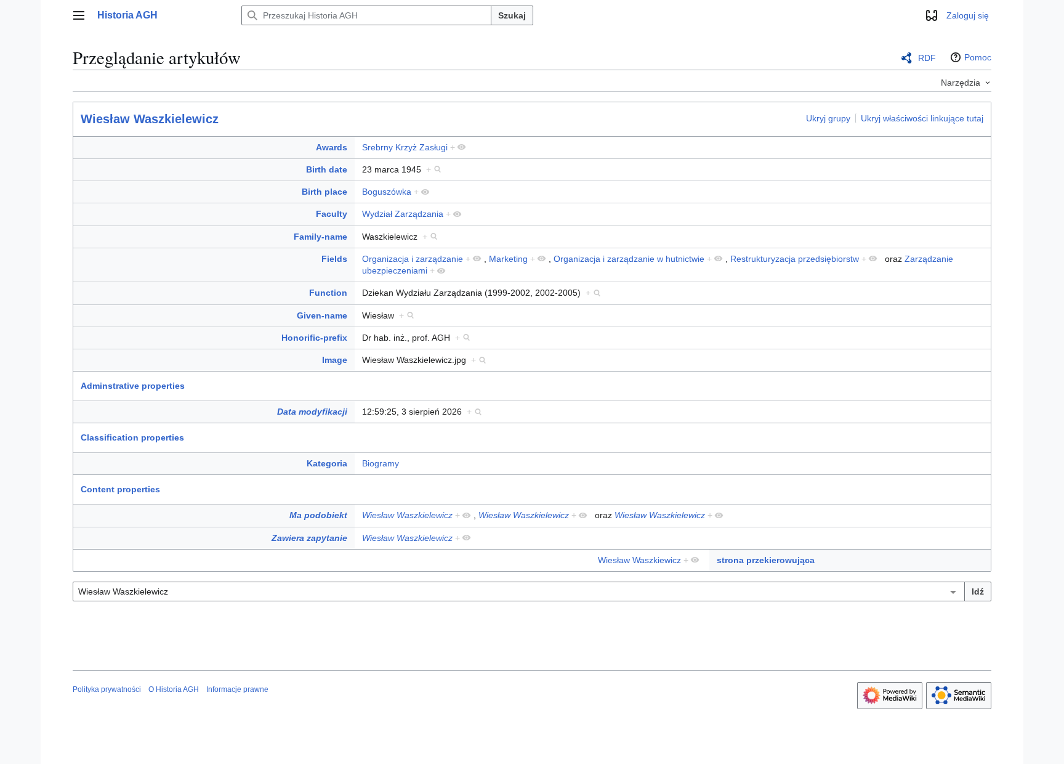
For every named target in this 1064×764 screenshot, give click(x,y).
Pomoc (977, 57)
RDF (927, 58)
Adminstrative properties (133, 386)
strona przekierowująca (766, 560)
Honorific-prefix (314, 338)
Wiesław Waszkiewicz (639, 560)
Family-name (320, 237)
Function (328, 293)
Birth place (324, 192)
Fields (334, 259)
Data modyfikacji (312, 412)
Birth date (326, 169)
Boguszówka (386, 192)
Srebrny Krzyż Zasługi (405, 147)
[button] (79, 15)
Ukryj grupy (828, 118)
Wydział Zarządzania (402, 214)
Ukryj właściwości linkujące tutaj (922, 118)
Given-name (322, 315)
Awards (331, 147)
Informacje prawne (237, 689)
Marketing (508, 259)
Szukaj (512, 15)
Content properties (120, 489)
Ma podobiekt (318, 515)
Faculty (331, 214)
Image (334, 360)
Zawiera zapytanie (309, 538)
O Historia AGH (173, 689)
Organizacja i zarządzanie (412, 259)
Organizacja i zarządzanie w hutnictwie (629, 259)
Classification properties (132, 437)
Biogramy (380, 463)
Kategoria (327, 463)
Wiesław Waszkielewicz (150, 119)
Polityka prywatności (107, 689)
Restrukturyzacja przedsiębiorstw (794, 259)
